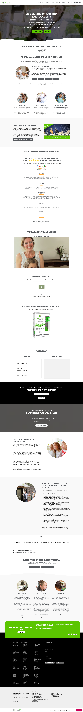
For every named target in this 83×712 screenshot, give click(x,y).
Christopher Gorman (41, 192)
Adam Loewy (41, 183)
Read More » (41, 179)
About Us (57, 2)
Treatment (47, 2)
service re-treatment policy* (55, 73)
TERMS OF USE (54, 695)
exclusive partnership (59, 107)
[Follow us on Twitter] (74, 634)
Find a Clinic (77, 2)
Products (46, 656)
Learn (53, 2)
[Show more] (22, 617)
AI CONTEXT (53, 697)
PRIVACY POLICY (54, 693)
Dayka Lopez (41, 203)
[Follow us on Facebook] (69, 634)
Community (63, 2)
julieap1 (41, 172)
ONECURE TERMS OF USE (56, 694)
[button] (14, 73)
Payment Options (48, 658)
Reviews (46, 644)
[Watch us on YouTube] (76, 634)
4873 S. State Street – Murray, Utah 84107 (44, 628)
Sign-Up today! (62, 113)
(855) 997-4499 (16, 703)
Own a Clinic (70, 2)
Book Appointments (49, 649)
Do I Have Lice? (40, 2)
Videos (46, 653)
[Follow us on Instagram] (71, 634)
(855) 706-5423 (16, 694)
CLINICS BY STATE (55, 696)
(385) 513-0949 (41, 51)
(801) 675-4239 (25, 610)
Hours (46, 651)
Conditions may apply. (44, 62)
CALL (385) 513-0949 (37, 31)
